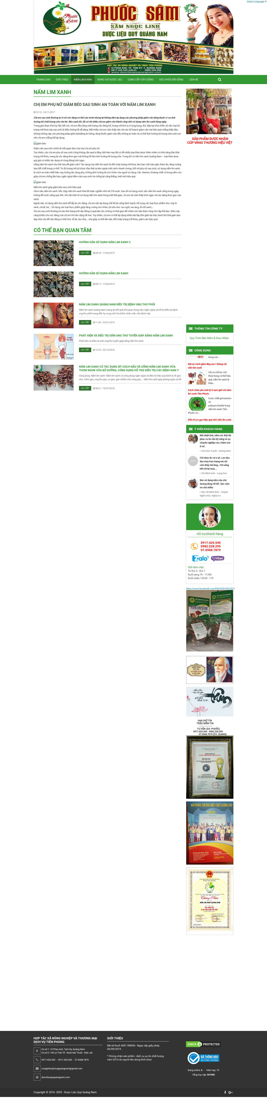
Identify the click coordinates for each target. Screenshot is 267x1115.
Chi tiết (85, 253)
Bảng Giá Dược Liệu (109, 79)
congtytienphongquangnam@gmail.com (61, 1068)
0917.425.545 (211, 542)
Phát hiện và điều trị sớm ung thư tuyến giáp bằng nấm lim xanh (126, 335)
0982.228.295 (211, 546)
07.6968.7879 (211, 550)
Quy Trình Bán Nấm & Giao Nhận (209, 338)
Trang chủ (43, 79)
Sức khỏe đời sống (171, 79)
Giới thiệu (62, 79)
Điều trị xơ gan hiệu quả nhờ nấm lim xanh (209, 410)
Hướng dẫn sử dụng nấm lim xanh (103, 273)
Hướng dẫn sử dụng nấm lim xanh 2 (105, 242)
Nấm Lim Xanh (83, 79)
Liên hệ (193, 79)
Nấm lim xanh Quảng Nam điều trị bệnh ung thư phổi (117, 304)
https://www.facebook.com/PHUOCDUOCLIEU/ (210, 588)
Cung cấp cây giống (141, 79)
